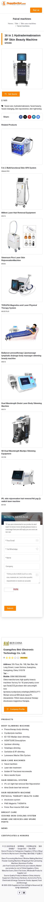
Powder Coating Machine (11, 861)
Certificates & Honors (15, 836)
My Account (14, 853)
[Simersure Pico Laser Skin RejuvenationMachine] (22, 236)
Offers (35, 851)
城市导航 (31, 853)
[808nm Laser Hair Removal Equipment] (22, 191)
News (4, 828)
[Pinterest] (29, 117)
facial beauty (35, 106)
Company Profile (17, 709)
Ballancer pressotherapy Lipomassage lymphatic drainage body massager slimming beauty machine (21, 355)
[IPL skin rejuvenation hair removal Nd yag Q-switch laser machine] (22, 477)
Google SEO (22, 849)
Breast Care (9, 812)
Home (10, 24)
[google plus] (38, 117)
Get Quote (12, 94)
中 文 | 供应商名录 (8, 846)
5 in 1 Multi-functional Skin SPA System (18, 168)
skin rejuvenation (22, 109)
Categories (19, 851)
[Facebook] (21, 117)
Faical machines (23, 26)
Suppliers (27, 851)
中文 (22, 856)
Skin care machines (28, 24)
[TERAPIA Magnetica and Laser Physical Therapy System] (22, 284)
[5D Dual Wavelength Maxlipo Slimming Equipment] (22, 429)
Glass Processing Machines (12, 858)
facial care (8, 106)
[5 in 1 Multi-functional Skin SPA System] (22, 146)
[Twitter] (25, 117)
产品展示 (38, 853)
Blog (40, 851)
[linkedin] (34, 117)
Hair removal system (14, 780)
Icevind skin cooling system (18, 816)
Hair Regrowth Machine (16, 793)
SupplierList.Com (18, 885)
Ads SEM (32, 849)
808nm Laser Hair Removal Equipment (18, 213)
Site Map (23, 853)
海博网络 (20, 846)
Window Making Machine (32, 858)
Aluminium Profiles (26, 863)
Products (7, 719)
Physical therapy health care (20, 796)
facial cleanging (7, 109)
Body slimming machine (15, 726)
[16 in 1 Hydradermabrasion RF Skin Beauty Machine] (22, 68)
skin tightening (36, 109)
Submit (10, 608)
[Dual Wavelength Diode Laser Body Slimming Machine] (22, 382)
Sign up (36, 10)
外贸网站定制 (31, 846)
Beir (16, 24)
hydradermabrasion (21, 106)
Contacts (5, 853)
